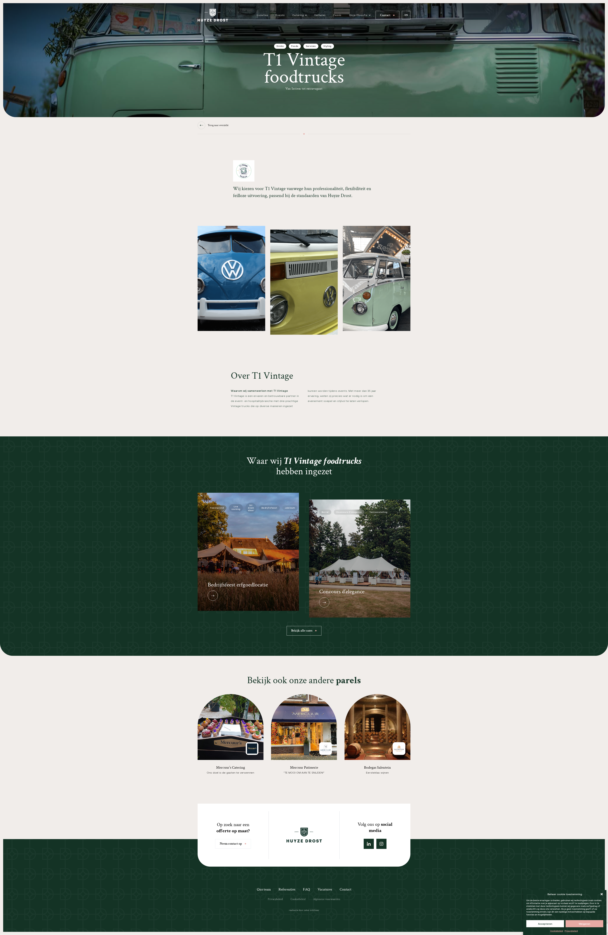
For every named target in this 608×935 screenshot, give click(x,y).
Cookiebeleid (556, 931)
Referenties (287, 889)
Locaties (262, 15)
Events (280, 15)
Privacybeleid (571, 931)
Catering (298, 15)
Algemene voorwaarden (326, 899)
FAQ (306, 889)
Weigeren (584, 923)
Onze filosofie (358, 15)
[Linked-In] (369, 844)
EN (406, 15)
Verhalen (320, 15)
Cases (337, 15)
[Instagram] (381, 844)
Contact (345, 889)
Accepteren (545, 923)
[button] (601, 894)
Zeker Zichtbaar (311, 910)
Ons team (264, 889)
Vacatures (325, 889)
